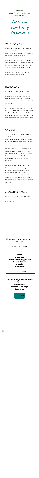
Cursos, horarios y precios (19, 259)
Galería (19, 264)
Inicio (11, 13)
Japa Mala (19, 289)
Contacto (19, 266)
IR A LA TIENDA (19, 296)
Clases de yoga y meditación (20, 279)
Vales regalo (19, 284)
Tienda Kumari (19, 262)
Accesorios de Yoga (19, 286)
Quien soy (19, 257)
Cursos (19, 282)
